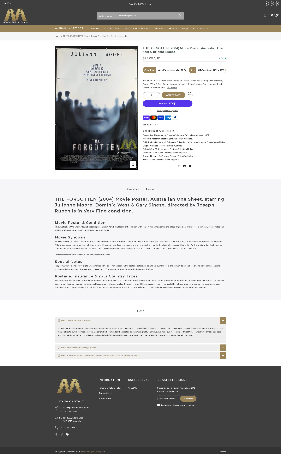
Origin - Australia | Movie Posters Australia (162, 145)
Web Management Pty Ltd (93, 451)
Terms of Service (106, 393)
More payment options (167, 110)
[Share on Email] (190, 166)
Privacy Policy (105, 398)
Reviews (150, 188)
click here (105, 254)
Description (133, 188)
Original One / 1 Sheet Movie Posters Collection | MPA (168, 149)
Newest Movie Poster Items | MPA (209, 142)
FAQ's (185, 28)
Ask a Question (150, 124)
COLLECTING (111, 28)
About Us (132, 388)
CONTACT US (200, 28)
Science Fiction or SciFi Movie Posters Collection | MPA (168, 156)
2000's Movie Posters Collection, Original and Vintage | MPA (181, 135)
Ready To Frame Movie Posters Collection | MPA (165, 152)
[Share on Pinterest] (184, 166)
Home (57, 36)
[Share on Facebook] (179, 166)
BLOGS (173, 28)
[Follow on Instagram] (272, 3)
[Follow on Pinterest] (277, 3)
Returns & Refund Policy (110, 388)
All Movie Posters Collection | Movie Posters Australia (167, 138)
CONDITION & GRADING (137, 28)
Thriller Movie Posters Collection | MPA (161, 159)
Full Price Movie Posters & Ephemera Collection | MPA (167, 142)
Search (223, 451)
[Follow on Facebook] (267, 3)
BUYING (159, 28)
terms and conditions (186, 405)
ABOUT (95, 28)
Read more (172, 87)
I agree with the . (178, 405)
